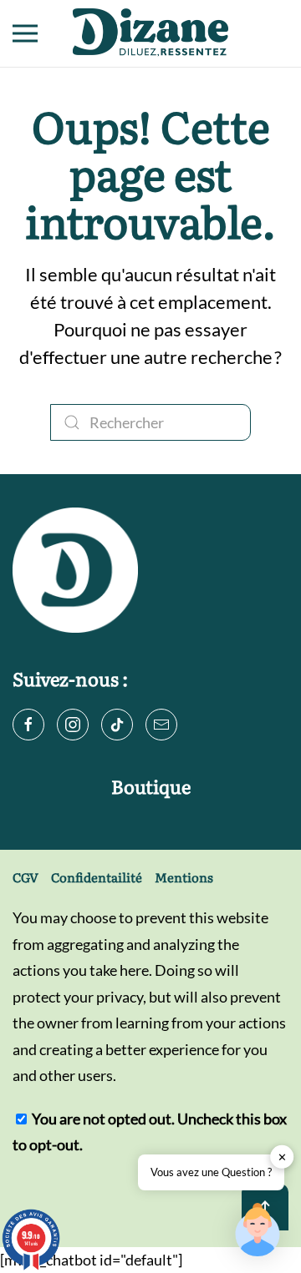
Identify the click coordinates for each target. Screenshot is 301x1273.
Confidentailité (96, 877)
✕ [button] (282, 1157)
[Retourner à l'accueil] (150, 33)
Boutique (151, 786)
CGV (25, 877)
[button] (25, 33)
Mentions (184, 877)
